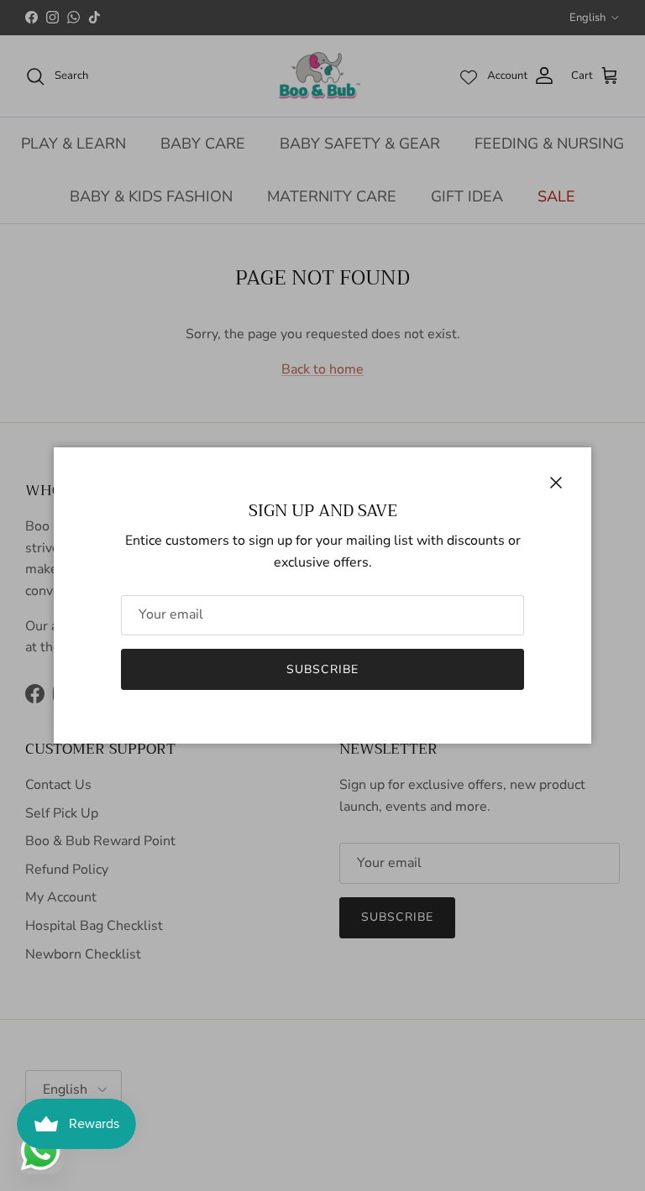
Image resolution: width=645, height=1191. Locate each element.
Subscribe (322, 669)
